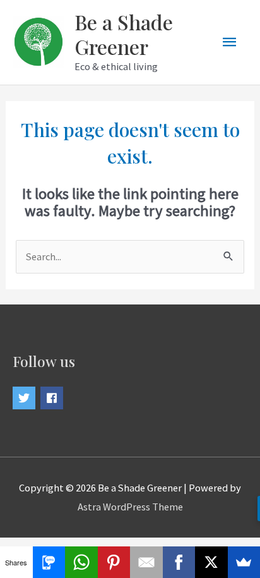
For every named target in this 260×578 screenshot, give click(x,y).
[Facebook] (179, 562)
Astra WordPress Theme (130, 506)
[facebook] (53, 398)
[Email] (146, 562)
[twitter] (25, 398)
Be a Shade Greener (123, 33)
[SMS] (49, 562)
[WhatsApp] (81, 562)
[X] (211, 562)
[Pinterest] (114, 562)
